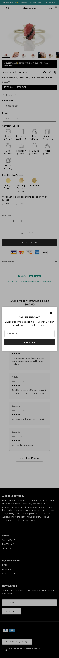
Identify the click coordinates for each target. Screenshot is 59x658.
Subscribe (29, 342)
